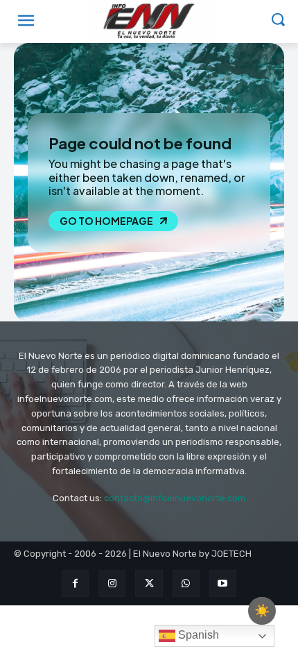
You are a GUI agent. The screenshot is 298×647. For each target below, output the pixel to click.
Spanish (197, 635)
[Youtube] (222, 583)
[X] (148, 583)
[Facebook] (75, 583)
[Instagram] (111, 583)
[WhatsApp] (186, 583)
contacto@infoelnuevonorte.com (174, 498)
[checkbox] (262, 611)
